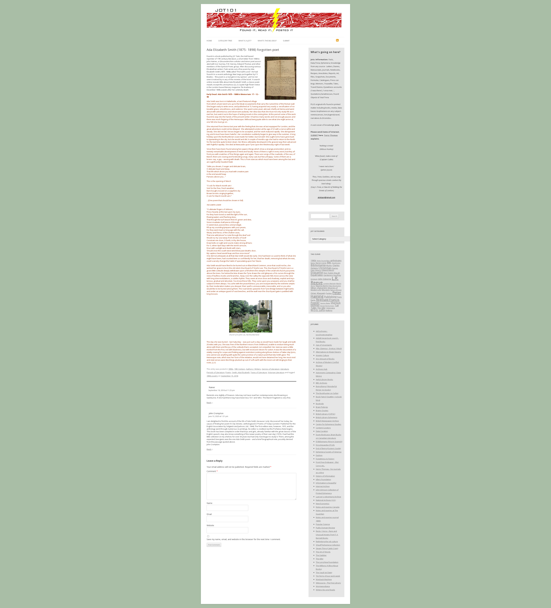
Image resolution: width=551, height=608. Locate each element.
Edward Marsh (328, 270)
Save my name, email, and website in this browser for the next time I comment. (244, 539)
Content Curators (323, 427)
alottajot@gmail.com (326, 197)
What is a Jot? (244, 40)
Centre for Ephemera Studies (328, 424)
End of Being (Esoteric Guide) (328, 448)
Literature (284, 369)
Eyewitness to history (325, 458)
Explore (319, 455)
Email (209, 514)
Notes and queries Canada (327, 507)
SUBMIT (314, 135)
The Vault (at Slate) (324, 572)
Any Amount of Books (325, 359)
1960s (313, 260)
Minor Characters (319, 287)
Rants (313, 300)
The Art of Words (323, 552)
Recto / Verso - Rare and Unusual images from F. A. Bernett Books (327, 534)
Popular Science (323, 524)
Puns (339, 297)
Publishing (330, 296)
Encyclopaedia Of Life (325, 445)
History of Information (325, 476)
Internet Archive (323, 486)
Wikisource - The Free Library (328, 583)
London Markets (329, 284)
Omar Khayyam (318, 293)
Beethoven (336, 263)
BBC (329, 262)
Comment (212, 471)
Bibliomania (318, 265)
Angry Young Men (323, 261)
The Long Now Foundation (327, 562)
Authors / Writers (253, 369)
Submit (286, 40)
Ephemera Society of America (328, 452)
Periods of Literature (216, 372)
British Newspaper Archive (327, 421)
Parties (329, 293)
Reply (209, 402)
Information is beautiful (326, 483)
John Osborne (324, 278)
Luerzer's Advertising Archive (328, 496)
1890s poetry (212, 376)
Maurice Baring (322, 285)
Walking (328, 310)
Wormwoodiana (323, 586)
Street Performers (327, 306)
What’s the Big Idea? (267, 40)
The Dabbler (321, 555)
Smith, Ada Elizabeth (241, 372)
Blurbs (329, 265)
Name (209, 503)
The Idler (321, 307)
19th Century (239, 369)
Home (209, 40)
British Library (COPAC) (325, 414)
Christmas (325, 268)
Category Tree (225, 40)
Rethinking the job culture (327, 541)
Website (210, 525)
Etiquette (317, 272)
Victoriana (330, 308)
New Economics (322, 503)
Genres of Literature (271, 369)
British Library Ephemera (326, 417)
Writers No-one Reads (325, 589)
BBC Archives (321, 383)
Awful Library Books (324, 379)
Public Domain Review (325, 527)
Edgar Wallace (316, 270)
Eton (325, 273)
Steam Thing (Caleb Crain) (327, 548)
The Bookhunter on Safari (327, 393)
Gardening (328, 275)
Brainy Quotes (322, 410)
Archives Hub (321, 369)
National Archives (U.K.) (326, 500)
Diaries (335, 268)
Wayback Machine (324, 579)
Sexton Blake (325, 303)
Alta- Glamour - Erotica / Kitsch (329, 348)
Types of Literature (259, 372)
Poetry (228, 372)
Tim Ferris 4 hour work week (328, 576)
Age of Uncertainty (324, 345)
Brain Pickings (322, 407)
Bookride (320, 403)
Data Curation (322, 431)
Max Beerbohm (335, 286)
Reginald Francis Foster (325, 301)
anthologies (336, 260)
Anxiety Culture (322, 355)
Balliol (313, 263)
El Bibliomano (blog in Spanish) (329, 441)
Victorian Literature (276, 372)
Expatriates (317, 275)
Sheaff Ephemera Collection (328, 545)
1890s (230, 369)
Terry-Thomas (331, 135)
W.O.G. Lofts (318, 310)
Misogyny (326, 290)
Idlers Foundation (323, 479)
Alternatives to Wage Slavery (328, 352)
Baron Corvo (321, 263)
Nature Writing (335, 290)
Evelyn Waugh (334, 273)
